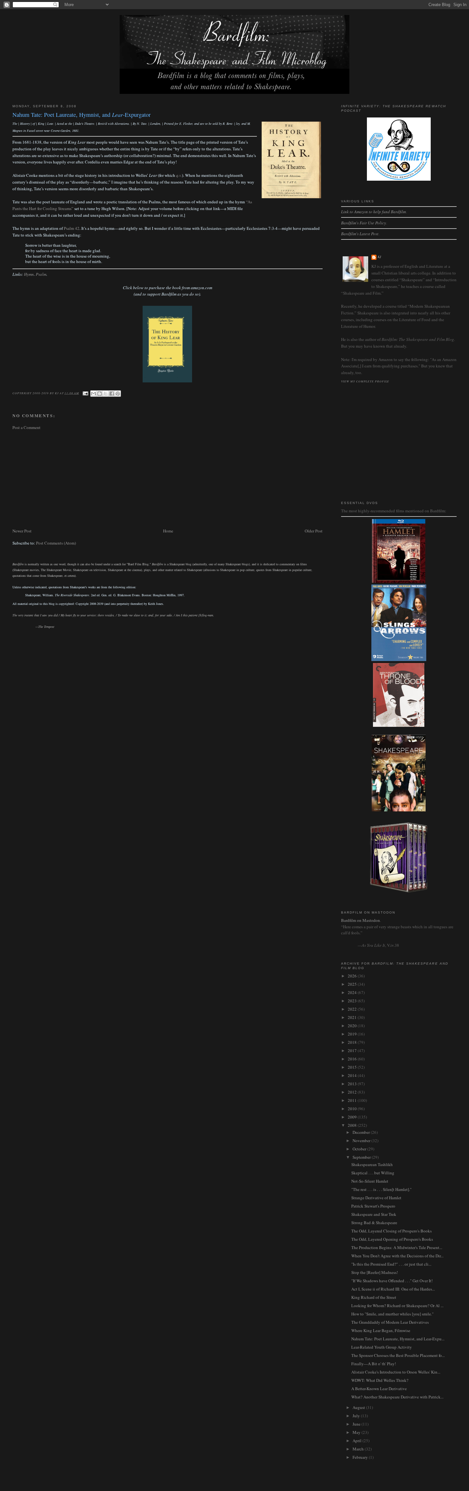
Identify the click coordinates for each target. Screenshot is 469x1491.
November (362, 1140)
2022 (353, 1009)
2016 (353, 1059)
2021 (353, 1017)
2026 (353, 976)
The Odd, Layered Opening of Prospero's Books (392, 1239)
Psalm (41, 274)
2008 (353, 1125)
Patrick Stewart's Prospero (373, 1206)
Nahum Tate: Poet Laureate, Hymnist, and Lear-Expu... (397, 1339)
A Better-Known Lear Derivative (379, 1388)
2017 (353, 1050)
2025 (353, 984)
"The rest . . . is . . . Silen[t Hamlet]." (381, 1189)
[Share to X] (105, 393)
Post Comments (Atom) (56, 543)
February (361, 1457)
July (357, 1416)
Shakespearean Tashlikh (372, 1164)
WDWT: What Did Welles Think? (379, 1380)
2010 (353, 1108)
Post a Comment (26, 427)
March (359, 1449)
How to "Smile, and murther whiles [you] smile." (392, 1314)
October (360, 1149)
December (362, 1132)
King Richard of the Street (373, 1297)
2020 (353, 1025)
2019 (353, 1034)
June (357, 1424)
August (359, 1407)
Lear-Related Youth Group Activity (381, 1347)
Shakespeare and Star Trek (373, 1214)
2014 (353, 1075)
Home (168, 531)
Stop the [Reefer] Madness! (374, 1272)
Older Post (314, 531)
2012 (353, 1092)
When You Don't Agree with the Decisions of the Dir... (397, 1256)
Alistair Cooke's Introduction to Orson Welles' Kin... (395, 1372)
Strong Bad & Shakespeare (374, 1222)
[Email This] (93, 393)
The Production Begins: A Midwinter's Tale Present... (396, 1247)
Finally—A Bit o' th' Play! (373, 1364)
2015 (353, 1067)
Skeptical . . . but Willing (372, 1173)
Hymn (29, 274)
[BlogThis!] (99, 393)
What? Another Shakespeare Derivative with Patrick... (397, 1397)
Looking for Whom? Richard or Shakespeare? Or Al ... (397, 1305)
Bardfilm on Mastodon (360, 920)
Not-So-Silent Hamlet (369, 1181)
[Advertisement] (167, 479)
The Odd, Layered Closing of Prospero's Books (391, 1231)
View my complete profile (365, 381)
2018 (353, 1042)
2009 (353, 1117)
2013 (353, 1084)
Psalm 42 (71, 228)
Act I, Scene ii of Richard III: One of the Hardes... (393, 1289)
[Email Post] (85, 393)
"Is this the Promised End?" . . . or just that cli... (391, 1264)
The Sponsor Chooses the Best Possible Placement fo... (398, 1355)
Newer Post (22, 531)
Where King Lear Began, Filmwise (380, 1330)
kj (380, 257)
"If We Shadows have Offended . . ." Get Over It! (392, 1281)
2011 (353, 1100)
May (357, 1432)
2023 (353, 1001)
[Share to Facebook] (111, 393)
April (357, 1440)
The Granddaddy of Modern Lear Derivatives (390, 1322)
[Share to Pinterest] (118, 393)
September (362, 1157)
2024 (353, 992)
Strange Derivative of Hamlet (376, 1198)
